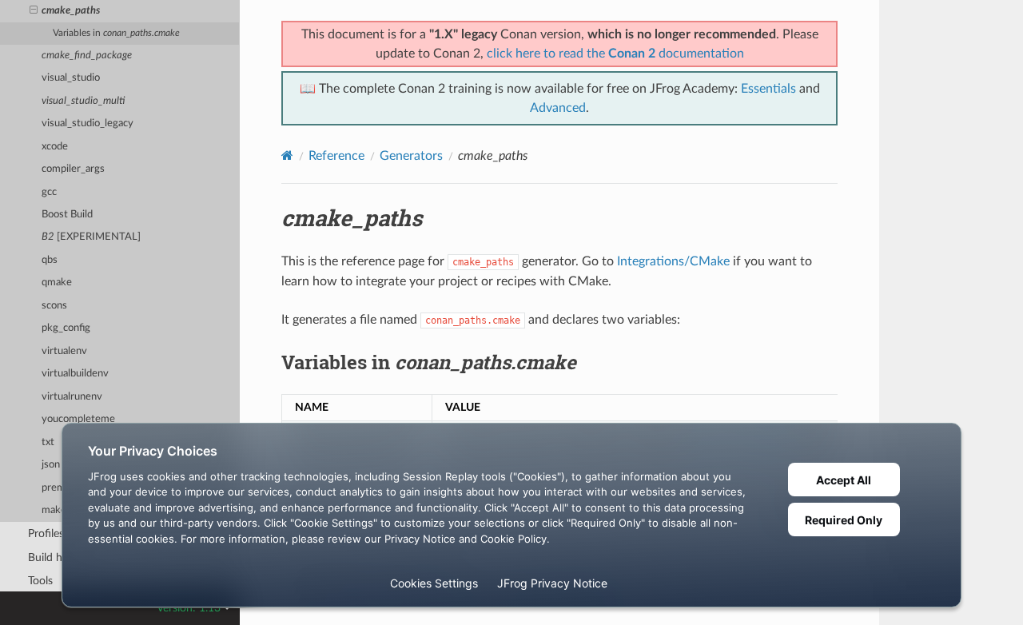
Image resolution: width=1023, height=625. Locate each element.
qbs (50, 260)
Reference (336, 155)
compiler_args (73, 169)
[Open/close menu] (34, 11)
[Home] (287, 155)
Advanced (558, 108)
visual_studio (71, 78)
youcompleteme (78, 419)
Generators (411, 155)
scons (54, 306)
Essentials (768, 88)
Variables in (116, 33)
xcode (55, 146)
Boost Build (67, 214)
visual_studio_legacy (87, 123)
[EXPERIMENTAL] (91, 237)
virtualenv (64, 351)
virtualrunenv (72, 397)
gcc (49, 192)
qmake (57, 282)
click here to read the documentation (615, 53)
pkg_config (66, 328)
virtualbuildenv (75, 373)
